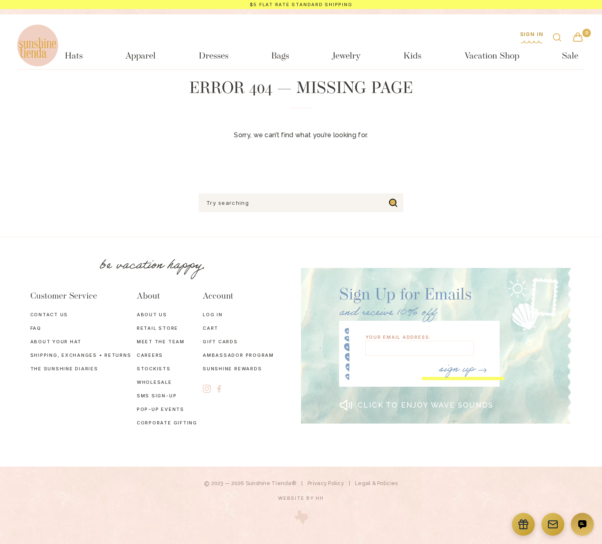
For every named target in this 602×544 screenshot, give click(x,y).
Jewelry (346, 56)
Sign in (531, 34)
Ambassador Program (238, 355)
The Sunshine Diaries (64, 369)
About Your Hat (56, 342)
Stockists (154, 369)
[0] (578, 38)
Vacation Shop (491, 56)
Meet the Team (161, 342)
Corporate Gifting (167, 423)
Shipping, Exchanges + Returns (80, 355)
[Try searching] (393, 202)
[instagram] (207, 389)
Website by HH (301, 498)
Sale (570, 56)
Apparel (140, 56)
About (148, 296)
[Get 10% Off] (552, 524)
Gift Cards (220, 342)
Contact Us (49, 314)
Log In (213, 314)
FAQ (35, 328)
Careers (150, 355)
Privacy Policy (326, 483)
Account (218, 296)
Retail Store (157, 328)
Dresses (214, 56)
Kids (412, 56)
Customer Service (63, 296)
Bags (280, 56)
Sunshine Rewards (232, 369)
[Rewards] (523, 524)
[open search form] (557, 37)
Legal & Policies (376, 483)
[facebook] (219, 389)
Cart (210, 328)
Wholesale (154, 382)
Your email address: (398, 337)
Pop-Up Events (160, 409)
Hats (74, 56)
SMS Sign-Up (157, 396)
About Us (152, 314)
